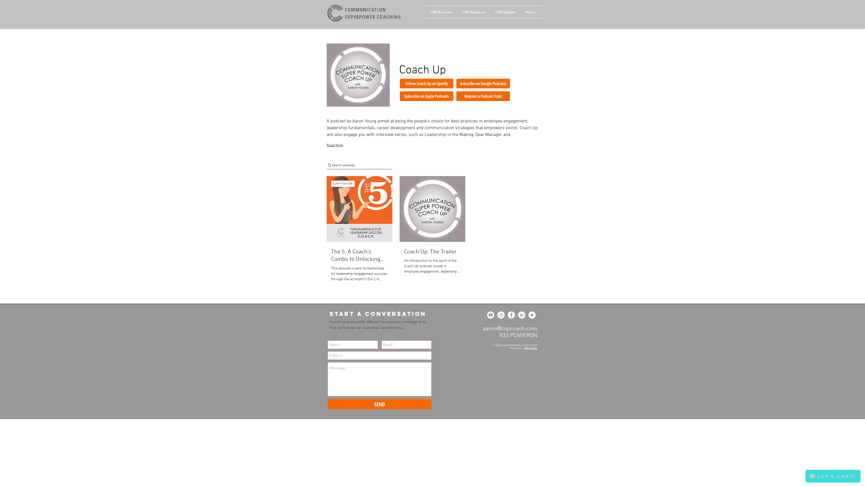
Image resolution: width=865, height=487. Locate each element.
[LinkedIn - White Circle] (521, 315)
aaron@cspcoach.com (510, 328)
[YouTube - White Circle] (490, 315)
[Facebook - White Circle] (511, 315)
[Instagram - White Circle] (501, 315)
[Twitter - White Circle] (532, 315)
